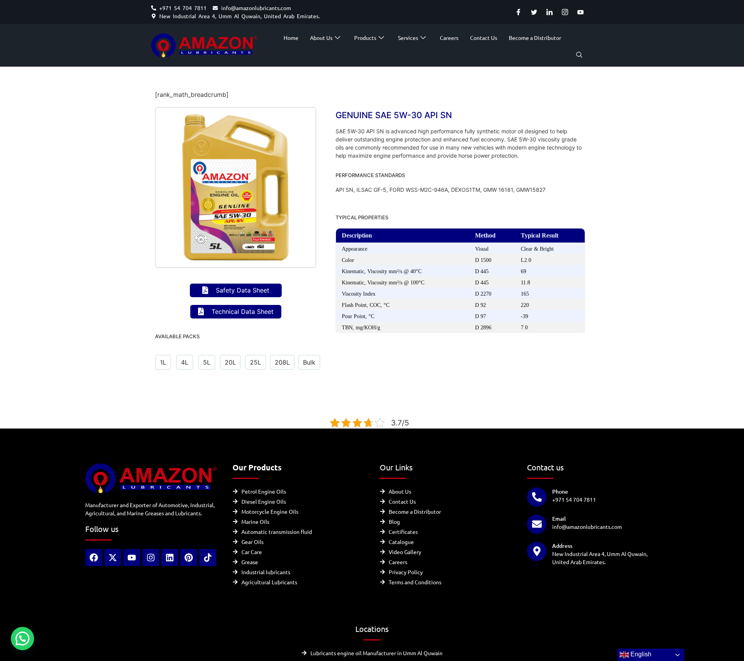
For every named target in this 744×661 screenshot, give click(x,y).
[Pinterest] (188, 557)
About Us (321, 37)
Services (408, 37)
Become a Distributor (535, 37)
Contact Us (483, 37)
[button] (579, 55)
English (640, 654)
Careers (449, 37)
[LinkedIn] (549, 12)
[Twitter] (534, 12)
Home (291, 37)
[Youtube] (580, 12)
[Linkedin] (169, 557)
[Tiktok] (207, 557)
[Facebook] (518, 12)
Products (365, 37)
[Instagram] (565, 12)
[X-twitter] (112, 557)
